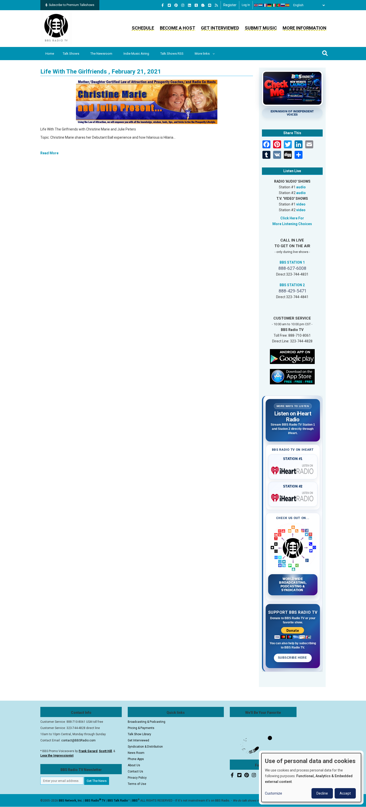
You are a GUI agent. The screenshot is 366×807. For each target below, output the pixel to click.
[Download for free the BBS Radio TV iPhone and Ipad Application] (292, 376)
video (300, 204)
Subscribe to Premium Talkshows (71, 5)
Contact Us (135, 771)
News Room (136, 753)
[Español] (287, 5)
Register (230, 5)
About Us (134, 765)
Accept (345, 793)
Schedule (143, 28)
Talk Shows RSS (171, 53)
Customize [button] (273, 793)
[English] (256, 5)
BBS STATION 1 (292, 262)
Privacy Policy (137, 777)
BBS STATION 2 (292, 285)
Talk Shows (71, 53)
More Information (304, 28)
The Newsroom (101, 53)
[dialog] (311, 777)
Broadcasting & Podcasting (146, 722)
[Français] (265, 5)
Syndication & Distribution (145, 746)
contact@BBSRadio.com (78, 740)
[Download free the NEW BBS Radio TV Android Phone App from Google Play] (292, 356)
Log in (246, 5)
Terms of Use (137, 784)
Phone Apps (136, 759)
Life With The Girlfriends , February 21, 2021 (100, 71)
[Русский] (283, 5)
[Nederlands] (260, 5)
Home (49, 53)
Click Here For (292, 218)
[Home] (56, 28)
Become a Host (177, 28)
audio (301, 187)
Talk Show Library (139, 734)
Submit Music (261, 28)
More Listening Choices (292, 224)
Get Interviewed (220, 28)
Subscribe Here (293, 657)
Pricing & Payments (141, 728)
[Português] (278, 5)
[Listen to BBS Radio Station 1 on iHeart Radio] (293, 469)
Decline (322, 793)
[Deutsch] (269, 5)
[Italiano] (274, 5)
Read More (49, 153)
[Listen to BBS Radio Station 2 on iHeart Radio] (293, 497)
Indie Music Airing (136, 53)
